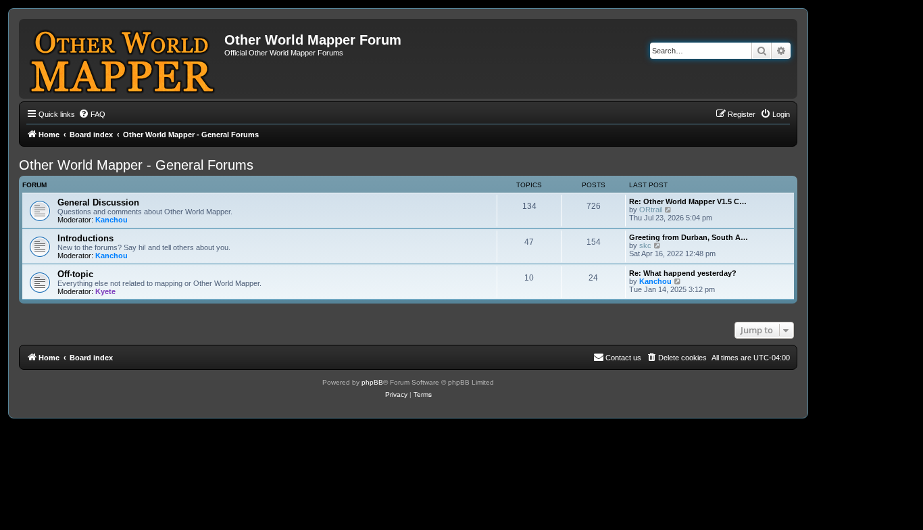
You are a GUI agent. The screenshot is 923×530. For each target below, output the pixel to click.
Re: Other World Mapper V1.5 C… (688, 201)
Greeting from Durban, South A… (688, 237)
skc (645, 245)
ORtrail (650, 210)
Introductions (85, 238)
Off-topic (75, 274)
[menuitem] (91, 114)
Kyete (105, 291)
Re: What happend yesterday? (683, 273)
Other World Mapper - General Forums (136, 165)
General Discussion (98, 202)
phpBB (372, 382)
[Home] (123, 58)
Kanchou (111, 220)
